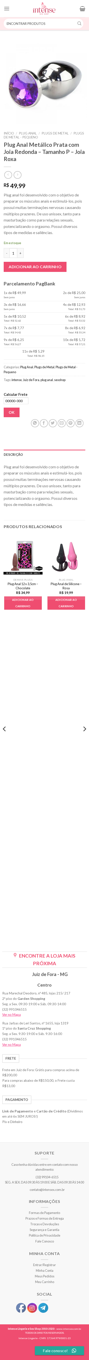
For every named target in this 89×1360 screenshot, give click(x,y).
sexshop (60, 380)
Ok (12, 412)
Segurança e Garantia (44, 1230)
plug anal (47, 380)
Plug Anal (28, 133)
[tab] (44, 454)
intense (17, 380)
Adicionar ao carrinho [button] (23, 603)
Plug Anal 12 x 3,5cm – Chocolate (23, 586)
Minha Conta (44, 1270)
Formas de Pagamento (44, 1213)
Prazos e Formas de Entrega (44, 1218)
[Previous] (4, 739)
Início (9, 133)
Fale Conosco (44, 1241)
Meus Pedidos (44, 1276)
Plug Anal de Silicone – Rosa (66, 586)
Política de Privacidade (44, 1235)
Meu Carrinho (44, 1282)
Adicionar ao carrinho (35, 266)
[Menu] (7, 8)
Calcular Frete (15, 394)
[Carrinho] (82, 8)
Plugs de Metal (55, 133)
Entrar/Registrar (44, 1265)
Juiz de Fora (31, 380)
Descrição (13, 455)
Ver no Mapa (11, 1015)
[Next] (84, 739)
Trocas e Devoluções (44, 1224)
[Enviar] (80, 24)
